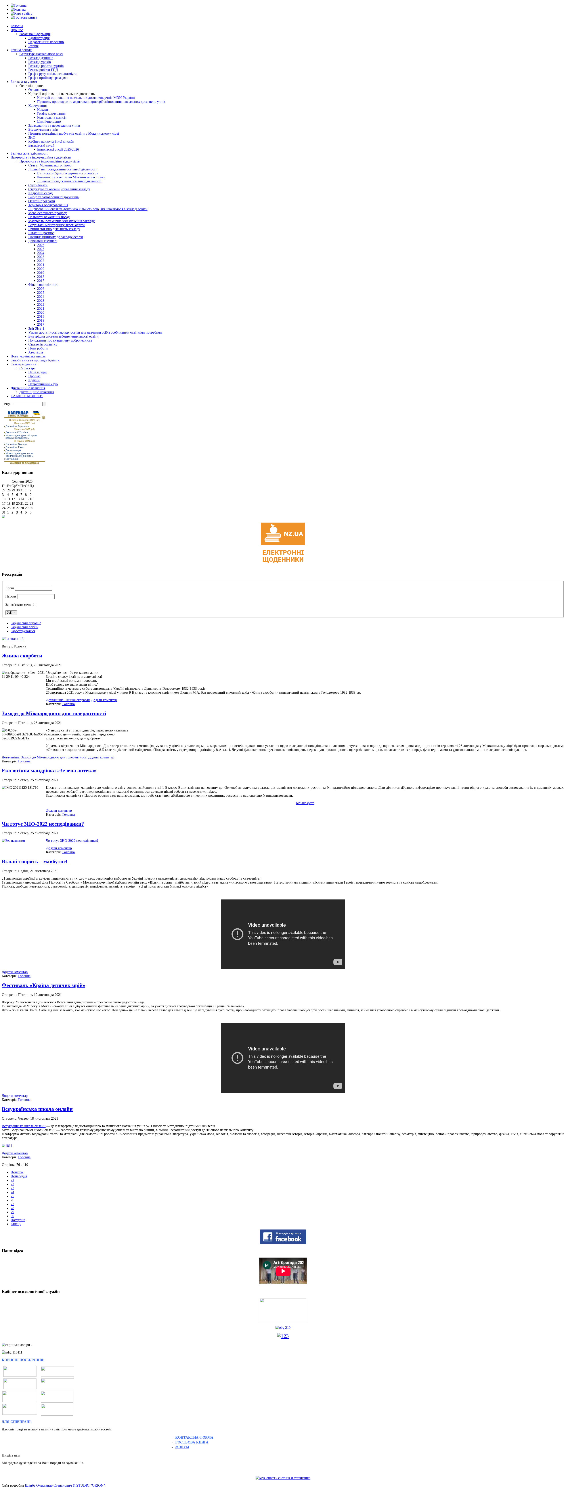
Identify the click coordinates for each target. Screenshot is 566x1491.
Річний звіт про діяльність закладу (54, 229)
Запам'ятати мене (18, 605)
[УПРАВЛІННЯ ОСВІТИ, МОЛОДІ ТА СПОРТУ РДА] (57, 1410)
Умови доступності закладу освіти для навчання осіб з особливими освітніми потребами (95, 332)
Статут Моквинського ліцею (49, 165)
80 (12, 1216)
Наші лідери (37, 372)
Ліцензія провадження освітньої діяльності (69, 181)
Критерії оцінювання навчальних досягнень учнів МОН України (86, 97)
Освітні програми (41, 201)
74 (12, 1192)
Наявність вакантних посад (49, 217)
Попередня (19, 1176)
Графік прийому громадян (48, 78)
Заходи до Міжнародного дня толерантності (54, 713)
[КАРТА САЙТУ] (21, 13)
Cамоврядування (23, 364)
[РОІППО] (19, 1401)
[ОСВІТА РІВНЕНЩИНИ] (19, 1388)
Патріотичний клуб (43, 384)
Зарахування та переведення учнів (54, 125)
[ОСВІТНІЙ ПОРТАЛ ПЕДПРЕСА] (19, 1413)
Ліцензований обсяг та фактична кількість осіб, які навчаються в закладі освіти (87, 209)
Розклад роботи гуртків (46, 66)
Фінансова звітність (43, 284)
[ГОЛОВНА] (19, 5)
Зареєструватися (23, 631)
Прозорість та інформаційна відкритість (41, 157)
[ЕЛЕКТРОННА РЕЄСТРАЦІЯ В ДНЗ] (57, 1397)
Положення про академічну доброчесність (60, 340)
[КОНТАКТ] (19, 9)
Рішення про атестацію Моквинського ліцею (71, 177)
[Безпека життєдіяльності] (283, 1327)
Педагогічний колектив (46, 42)
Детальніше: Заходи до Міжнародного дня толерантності (44, 757)
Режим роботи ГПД (43, 70)
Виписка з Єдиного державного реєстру (67, 173)
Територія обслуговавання (48, 205)
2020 (40, 269)
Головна (17, 26)
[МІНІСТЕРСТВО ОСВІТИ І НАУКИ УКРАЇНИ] (19, 1375)
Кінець (16, 1224)
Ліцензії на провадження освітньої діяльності (62, 169)
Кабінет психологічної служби (51, 141)
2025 (40, 249)
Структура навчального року (41, 54)
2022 (40, 261)
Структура (27, 368)
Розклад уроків (39, 62)
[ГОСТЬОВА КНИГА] (24, 17)
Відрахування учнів (43, 129)
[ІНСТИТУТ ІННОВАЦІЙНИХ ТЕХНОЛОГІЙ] (57, 1375)
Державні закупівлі (42, 241)
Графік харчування (51, 113)
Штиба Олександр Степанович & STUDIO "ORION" (65, 1485)
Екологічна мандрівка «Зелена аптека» (49, 770)
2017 (40, 281)
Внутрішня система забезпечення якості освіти (63, 336)
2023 (40, 257)
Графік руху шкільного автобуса (52, 74)
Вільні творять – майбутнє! (34, 861)
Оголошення (38, 90)
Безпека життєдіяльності (29, 153)
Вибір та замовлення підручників (53, 197)
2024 (40, 253)
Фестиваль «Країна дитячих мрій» (43, 985)
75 (12, 1196)
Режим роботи (21, 50)
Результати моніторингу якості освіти (56, 225)
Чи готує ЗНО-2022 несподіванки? (43, 824)
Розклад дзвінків (40, 58)
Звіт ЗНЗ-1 (36, 328)
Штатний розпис (41, 233)
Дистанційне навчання (28, 388)
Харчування (37, 105)
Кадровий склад (40, 193)
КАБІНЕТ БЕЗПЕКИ (27, 396)
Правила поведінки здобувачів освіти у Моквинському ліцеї (73, 133)
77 (12, 1204)
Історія (33, 46)
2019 (40, 273)
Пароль (10, 596)
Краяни (34, 380)
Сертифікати (38, 185)
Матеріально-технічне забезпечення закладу (61, 221)
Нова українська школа (28, 356)
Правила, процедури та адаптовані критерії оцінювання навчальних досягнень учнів (101, 101)
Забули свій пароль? (26, 623)
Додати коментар (104, 700)
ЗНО (31, 137)
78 (12, 1208)
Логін (9, 588)
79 (12, 1212)
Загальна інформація (34, 34)
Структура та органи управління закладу (59, 189)
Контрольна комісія (51, 117)
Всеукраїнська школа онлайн (37, 1109)
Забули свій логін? (24, 627)
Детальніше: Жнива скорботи (68, 700)
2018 (40, 277)
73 (12, 1188)
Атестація (35, 352)
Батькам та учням (24, 82)
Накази (42, 109)
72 (12, 1184)
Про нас (17, 30)
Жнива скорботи (22, 656)
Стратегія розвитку (42, 344)
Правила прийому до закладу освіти (55, 237)
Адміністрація (39, 38)
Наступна (18, 1220)
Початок (17, 1172)
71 (12, 1180)
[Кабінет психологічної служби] (283, 1310)
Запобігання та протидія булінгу (35, 360)
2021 (40, 265)
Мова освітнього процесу (47, 213)
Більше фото (305, 803)
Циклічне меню (49, 121)
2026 (40, 245)
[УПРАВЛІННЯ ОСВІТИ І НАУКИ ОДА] (57, 1388)
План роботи (38, 348)
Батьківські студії (41, 145)
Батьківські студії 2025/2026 (58, 149)
